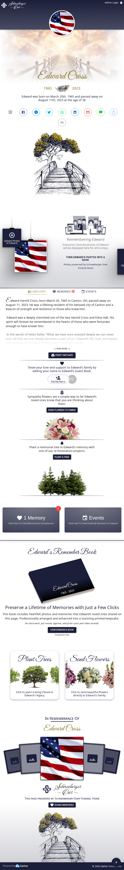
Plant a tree (62, 457)
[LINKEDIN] (75, 112)
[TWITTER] (49, 112)
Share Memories (64, 805)
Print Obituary (64, 355)
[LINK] (62, 122)
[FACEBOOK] (23, 112)
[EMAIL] (88, 112)
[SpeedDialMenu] (116, 862)
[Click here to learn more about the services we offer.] (62, 789)
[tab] (36, 291)
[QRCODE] (10, 112)
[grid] (62, 247)
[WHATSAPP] (62, 112)
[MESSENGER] (36, 112)
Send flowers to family (62, 410)
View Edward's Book (62, 630)
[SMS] (101, 112)
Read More (62, 349)
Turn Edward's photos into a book (85, 258)
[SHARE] (114, 112)
